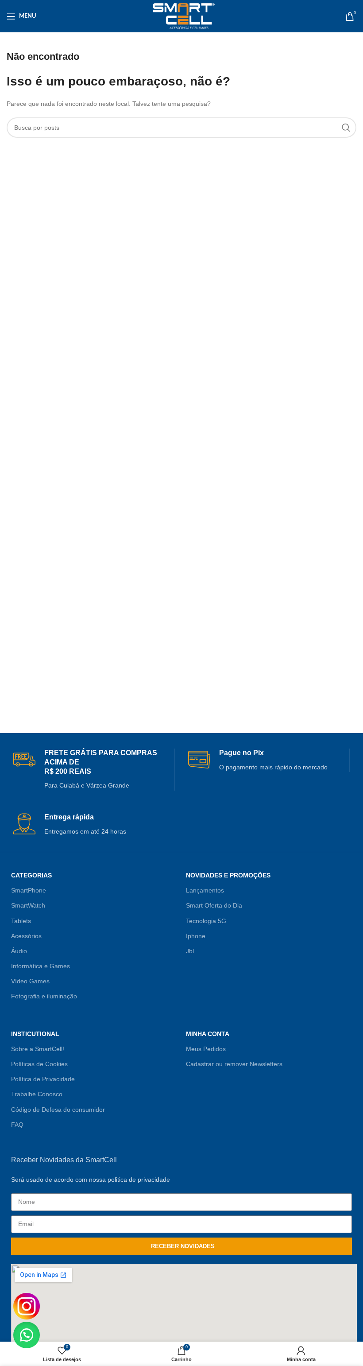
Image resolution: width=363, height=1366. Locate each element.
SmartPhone (28, 890)
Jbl (190, 951)
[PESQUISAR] (346, 127)
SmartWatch (28, 905)
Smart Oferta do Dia (214, 905)
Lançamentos (205, 890)
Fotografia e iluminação (44, 996)
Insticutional (35, 1033)
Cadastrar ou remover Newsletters (234, 1063)
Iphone (195, 935)
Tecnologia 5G (206, 920)
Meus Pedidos (206, 1048)
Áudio (19, 951)
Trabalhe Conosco (36, 1094)
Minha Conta (207, 1033)
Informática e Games (40, 966)
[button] (26, 1335)
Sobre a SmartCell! (37, 1048)
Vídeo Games (30, 981)
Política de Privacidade (43, 1079)
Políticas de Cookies (39, 1063)
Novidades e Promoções (228, 875)
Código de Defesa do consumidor (58, 1109)
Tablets (21, 920)
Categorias (31, 875)
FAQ (17, 1124)
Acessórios (26, 935)
